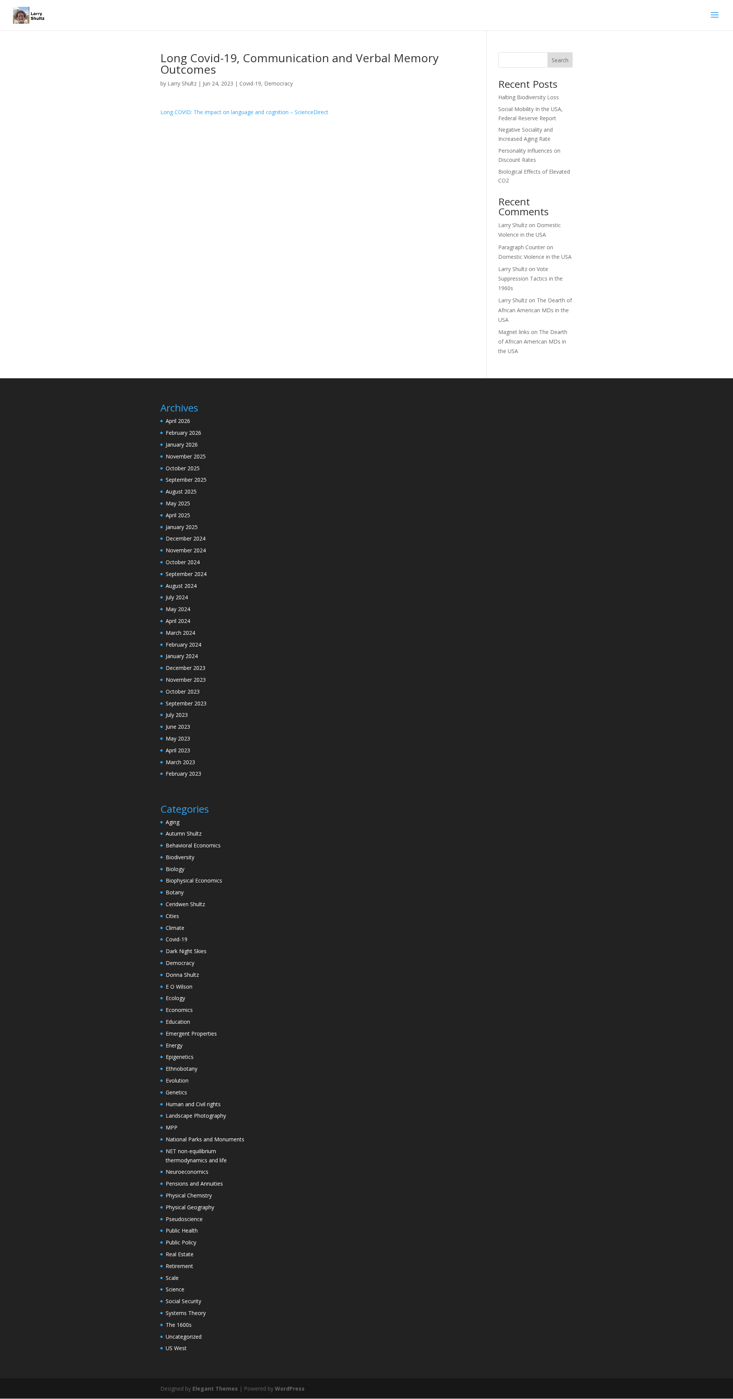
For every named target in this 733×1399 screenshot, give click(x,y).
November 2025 (186, 456)
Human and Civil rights (193, 1104)
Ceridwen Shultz (185, 904)
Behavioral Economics (193, 845)
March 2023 (180, 762)
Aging (172, 822)
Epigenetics (180, 1056)
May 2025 (178, 503)
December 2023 (185, 667)
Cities (172, 916)
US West (176, 1348)
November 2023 (186, 679)
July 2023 (177, 714)
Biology (175, 869)
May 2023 (178, 738)
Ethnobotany (181, 1068)
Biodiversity (180, 857)
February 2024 (183, 644)
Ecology (175, 998)
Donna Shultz (182, 974)
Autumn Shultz (184, 833)
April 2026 (178, 420)
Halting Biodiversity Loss (528, 97)
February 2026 (183, 432)
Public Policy (181, 1242)
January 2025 (182, 527)
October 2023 (183, 691)
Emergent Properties (191, 1033)
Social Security (183, 1301)
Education (178, 1021)
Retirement (179, 1266)
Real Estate (180, 1254)
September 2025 (186, 479)
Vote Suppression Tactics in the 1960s (530, 278)
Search (560, 60)
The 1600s (179, 1324)
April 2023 (178, 750)
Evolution (177, 1080)
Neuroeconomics (187, 1171)
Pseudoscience (184, 1219)
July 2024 (177, 597)
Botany (175, 892)
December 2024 (185, 538)
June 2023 (178, 726)
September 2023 (186, 703)
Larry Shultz (182, 83)
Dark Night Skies (186, 951)
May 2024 (178, 609)
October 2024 (183, 562)
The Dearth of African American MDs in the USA (535, 310)
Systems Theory (186, 1313)
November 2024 (186, 550)
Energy (174, 1045)
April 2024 (178, 620)
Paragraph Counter (521, 247)
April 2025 (178, 515)
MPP (172, 1127)
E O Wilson (179, 986)
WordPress (290, 1388)
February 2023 (183, 773)
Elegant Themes (215, 1388)
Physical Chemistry (189, 1195)
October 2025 (183, 468)
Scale (172, 1277)
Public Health (182, 1230)
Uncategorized (184, 1336)
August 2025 (181, 491)
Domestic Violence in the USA (535, 256)
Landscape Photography (196, 1115)
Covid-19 (250, 83)
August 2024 (181, 585)
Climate (175, 927)
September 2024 (186, 574)
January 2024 (182, 656)
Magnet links (514, 332)
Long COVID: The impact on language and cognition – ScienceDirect (244, 112)
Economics (179, 1009)
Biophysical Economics (194, 880)
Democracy (278, 83)
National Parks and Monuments (205, 1139)
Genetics (176, 1092)
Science (175, 1289)
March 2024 (180, 632)
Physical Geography (190, 1207)
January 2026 (182, 444)
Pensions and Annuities (194, 1183)
